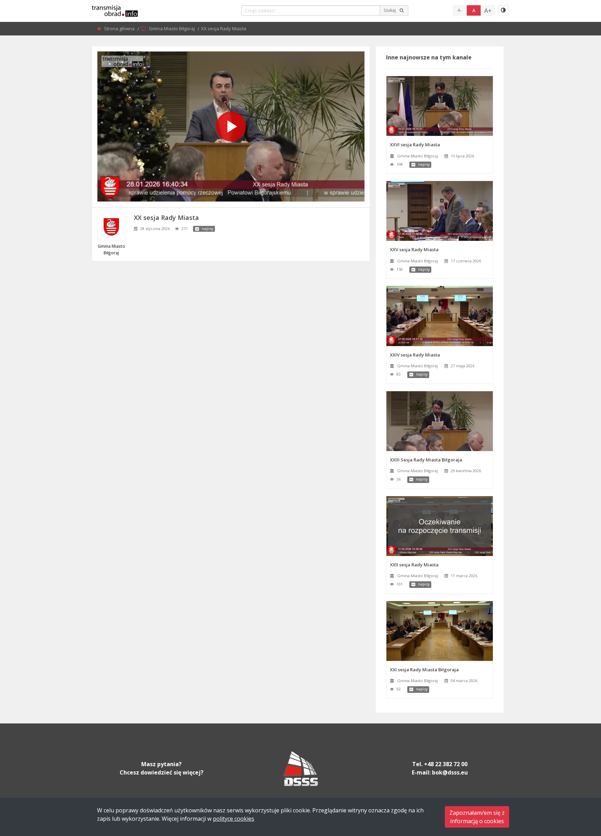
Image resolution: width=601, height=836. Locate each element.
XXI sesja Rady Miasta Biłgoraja (424, 669)
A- (460, 10)
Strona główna (120, 28)
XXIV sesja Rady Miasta (415, 355)
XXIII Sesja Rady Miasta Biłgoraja (426, 460)
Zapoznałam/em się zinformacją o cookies (477, 817)
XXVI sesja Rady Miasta (415, 144)
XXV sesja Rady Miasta (414, 249)
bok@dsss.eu (450, 772)
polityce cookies (233, 818)
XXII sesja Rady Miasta (414, 565)
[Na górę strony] (578, 792)
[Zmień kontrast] (503, 10)
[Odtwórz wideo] (231, 126)
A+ (487, 10)
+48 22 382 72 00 (445, 764)
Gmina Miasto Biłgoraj (172, 28)
